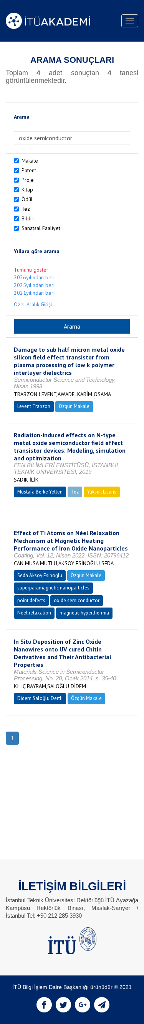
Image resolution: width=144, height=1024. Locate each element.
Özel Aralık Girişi (33, 304)
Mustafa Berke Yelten (40, 491)
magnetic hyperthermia (84, 612)
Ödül (27, 199)
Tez (26, 208)
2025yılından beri (34, 285)
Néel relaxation (34, 612)
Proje (28, 179)
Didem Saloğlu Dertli (40, 698)
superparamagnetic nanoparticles (53, 587)
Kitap (27, 189)
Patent (29, 170)
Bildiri (28, 218)
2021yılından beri (34, 292)
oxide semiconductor (76, 600)
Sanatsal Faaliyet (41, 228)
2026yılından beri (34, 277)
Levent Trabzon (33, 406)
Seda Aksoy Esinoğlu (39, 575)
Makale (30, 160)
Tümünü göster (31, 269)
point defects (31, 600)
